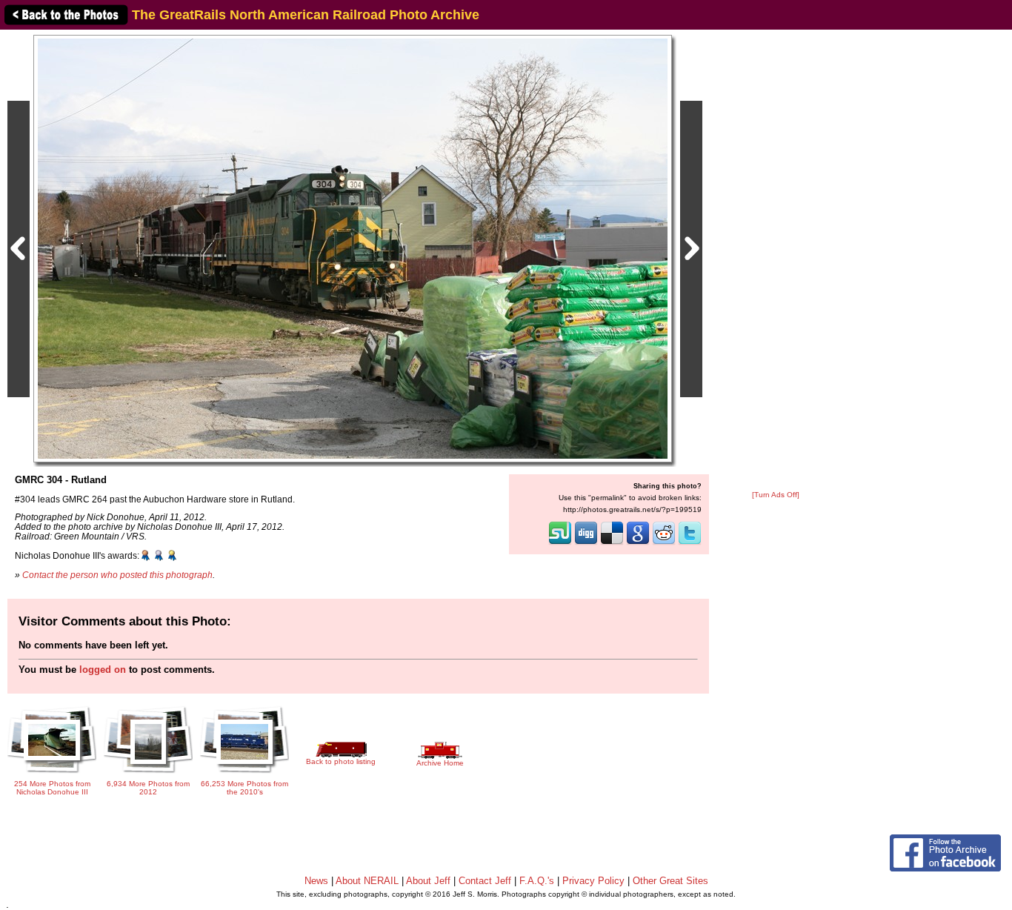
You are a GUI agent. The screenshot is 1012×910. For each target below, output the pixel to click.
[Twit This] (690, 543)
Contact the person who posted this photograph (117, 574)
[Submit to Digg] (586, 543)
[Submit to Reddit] (664, 543)
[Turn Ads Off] (775, 495)
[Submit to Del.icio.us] (612, 543)
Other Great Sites (670, 880)
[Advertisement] (775, 261)
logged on (102, 669)
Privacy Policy (593, 880)
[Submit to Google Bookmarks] (638, 543)
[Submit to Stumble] (560, 543)
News (316, 880)
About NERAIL (367, 880)
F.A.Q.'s (536, 880)
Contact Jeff (485, 880)
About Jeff (428, 880)
